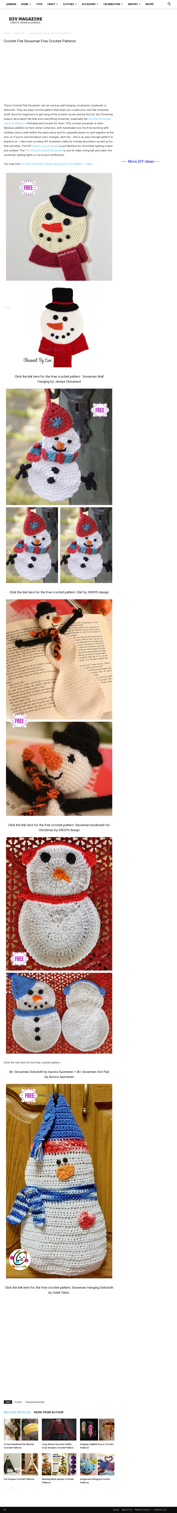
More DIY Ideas (141, 161)
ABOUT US (127, 1509)
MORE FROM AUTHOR (48, 1412)
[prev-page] (6, 1489)
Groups (133, 4)
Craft (51, 4)
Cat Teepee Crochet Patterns (19, 1479)
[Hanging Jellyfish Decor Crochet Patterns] (97, 1429)
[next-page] (11, 1489)
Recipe (150, 4)
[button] (169, 4)
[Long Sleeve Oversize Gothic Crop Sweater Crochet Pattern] (59, 1429)
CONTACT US (159, 1509)
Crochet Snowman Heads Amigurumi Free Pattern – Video (56, 164)
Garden (11, 4)
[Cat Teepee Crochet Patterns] (21, 1464)
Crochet (18, 1402)
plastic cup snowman (45, 146)
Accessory (89, 4)
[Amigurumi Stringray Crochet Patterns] (97, 1464)
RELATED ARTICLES (17, 1412)
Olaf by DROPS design (93, 592)
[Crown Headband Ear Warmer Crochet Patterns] (21, 1429)
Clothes (68, 4)
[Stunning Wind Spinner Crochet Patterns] (59, 1464)
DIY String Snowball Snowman (44, 150)
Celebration (111, 4)
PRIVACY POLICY (143, 1509)
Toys (39, 4)
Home (24, 4)
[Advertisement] (110, 20)
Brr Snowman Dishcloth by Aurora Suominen (41, 1072)
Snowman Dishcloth (35, 1402)
